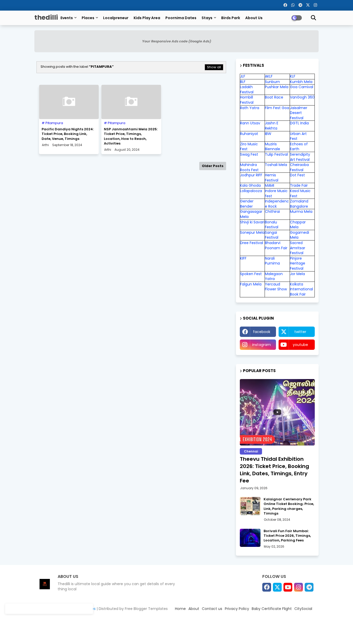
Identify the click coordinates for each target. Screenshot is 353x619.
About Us (254, 17)
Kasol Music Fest (300, 193)
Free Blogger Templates (146, 608)
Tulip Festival (276, 154)
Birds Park (230, 17)
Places (88, 17)
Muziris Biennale (272, 146)
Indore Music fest (276, 193)
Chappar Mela (298, 225)
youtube (300, 344)
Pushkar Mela (276, 86)
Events (66, 17)
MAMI (269, 185)
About (193, 608)
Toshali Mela (276, 164)
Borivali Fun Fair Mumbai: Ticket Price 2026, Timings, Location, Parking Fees (287, 536)
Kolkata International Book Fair (301, 289)
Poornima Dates (180, 17)
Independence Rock (277, 204)
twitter (300, 331)
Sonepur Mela (252, 232)
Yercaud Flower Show (276, 287)
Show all (214, 67)
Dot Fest (297, 175)
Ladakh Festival (247, 89)
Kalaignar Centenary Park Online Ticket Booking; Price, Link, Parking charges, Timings (289, 506)
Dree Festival (251, 242)
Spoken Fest (251, 273)
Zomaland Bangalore (299, 204)
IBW (268, 133)
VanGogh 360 (302, 97)
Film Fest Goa (277, 107)
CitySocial (303, 608)
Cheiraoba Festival (299, 167)
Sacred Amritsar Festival (297, 247)
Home (180, 608)
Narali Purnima (272, 261)
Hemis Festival (271, 177)
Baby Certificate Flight (272, 608)
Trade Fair (299, 185)
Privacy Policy (237, 608)
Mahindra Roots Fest (249, 167)
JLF (242, 76)
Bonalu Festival (271, 225)
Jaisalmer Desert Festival (298, 112)
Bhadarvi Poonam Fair (276, 245)
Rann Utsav (250, 123)
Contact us (212, 608)
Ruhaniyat (249, 133)
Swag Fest (249, 154)
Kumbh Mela (301, 81)
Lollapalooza (251, 190)
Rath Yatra (249, 107)
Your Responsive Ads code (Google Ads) (176, 41)
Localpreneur (115, 17)
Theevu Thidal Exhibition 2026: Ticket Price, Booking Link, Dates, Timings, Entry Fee (274, 469)
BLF (242, 81)
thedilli (46, 17)
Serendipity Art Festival (300, 157)
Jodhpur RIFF (251, 175)
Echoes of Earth (299, 146)
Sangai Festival (271, 235)
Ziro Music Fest (249, 146)
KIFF (243, 258)
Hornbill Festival (247, 100)
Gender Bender (247, 204)
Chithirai (272, 211)
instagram (261, 344)
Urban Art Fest (298, 136)
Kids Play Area (147, 17)
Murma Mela (301, 211)
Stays (207, 17)
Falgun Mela (251, 284)
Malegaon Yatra (274, 276)
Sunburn (272, 81)
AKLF (269, 76)
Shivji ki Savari (252, 222)
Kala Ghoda (250, 185)
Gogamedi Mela (299, 235)
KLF (292, 76)
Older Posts (213, 165)
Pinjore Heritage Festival (297, 263)
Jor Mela (297, 273)
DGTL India (299, 123)
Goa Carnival (301, 86)
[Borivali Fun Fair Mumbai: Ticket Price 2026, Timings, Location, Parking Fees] (250, 538)
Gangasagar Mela (251, 214)
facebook (261, 331)
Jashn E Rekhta (271, 125)
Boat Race (274, 97)
